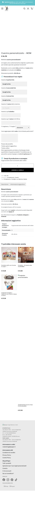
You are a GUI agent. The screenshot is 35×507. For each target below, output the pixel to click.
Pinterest (3, 216)
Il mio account (7, 471)
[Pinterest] (13, 479)
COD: (2, 175)
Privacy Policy (7, 455)
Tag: (2, 179)
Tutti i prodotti (7, 463)
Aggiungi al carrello (17, 170)
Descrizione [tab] (4, 184)
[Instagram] (9, 479)
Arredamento (10, 177)
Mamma (21, 179)
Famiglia (13, 179)
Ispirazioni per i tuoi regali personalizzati (14, 466)
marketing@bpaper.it (24, 154)
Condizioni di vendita (9, 452)
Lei (17, 179)
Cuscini (17, 177)
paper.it (12, 211)
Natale (25, 179)
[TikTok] (16, 479)
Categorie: (4, 177)
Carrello (5, 468)
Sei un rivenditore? (8, 473)
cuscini (13, 210)
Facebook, (20, 215)
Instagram (25, 215)
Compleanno (7, 179)
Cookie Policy (7, 457)
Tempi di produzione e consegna (15, 158)
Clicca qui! (22, 3)
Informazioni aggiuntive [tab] (17, 184)
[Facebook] (5, 479)
